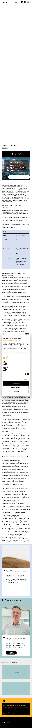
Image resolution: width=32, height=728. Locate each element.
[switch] (5, 364)
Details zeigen (23, 379)
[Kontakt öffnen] (25, 2)
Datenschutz (14, 726)
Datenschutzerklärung (8, 340)
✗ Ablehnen (16, 391)
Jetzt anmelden (8, 712)
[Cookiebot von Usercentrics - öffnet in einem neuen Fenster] (22, 334)
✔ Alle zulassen (16, 383)
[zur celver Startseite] (4, 2)
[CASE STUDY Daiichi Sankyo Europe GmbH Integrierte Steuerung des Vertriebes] (16, 672)
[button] (16, 2)
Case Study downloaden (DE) (19, 177)
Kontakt (4, 726)
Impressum (17, 340)
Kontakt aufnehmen (11, 653)
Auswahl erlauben (15, 387)
